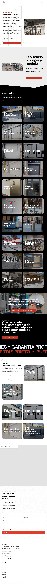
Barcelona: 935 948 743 (7, 553)
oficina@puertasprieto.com (7, 556)
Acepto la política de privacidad (9, 529)
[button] (42, 2)
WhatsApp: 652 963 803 (7, 554)
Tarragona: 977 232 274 (7, 551)
